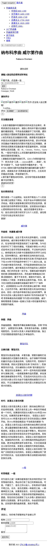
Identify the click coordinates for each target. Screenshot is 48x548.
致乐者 (20, 3)
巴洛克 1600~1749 (19, 17)
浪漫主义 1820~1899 (20, 23)
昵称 (3, 520)
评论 (3, 111)
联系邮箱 (5, 523)
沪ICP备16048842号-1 (29, 545)
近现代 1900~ (17, 26)
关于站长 (10, 35)
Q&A (8, 38)
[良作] (22, 102)
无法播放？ (11, 111)
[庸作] (16, 102)
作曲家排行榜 (12, 32)
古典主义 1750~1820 (20, 20)
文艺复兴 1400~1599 (20, 14)
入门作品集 (11, 29)
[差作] (10, 102)
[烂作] (4, 102)
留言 (3, 532)
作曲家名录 (11, 8)
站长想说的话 (23, 111)
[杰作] (29, 102)
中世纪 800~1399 (18, 11)
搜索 (8, 41)
